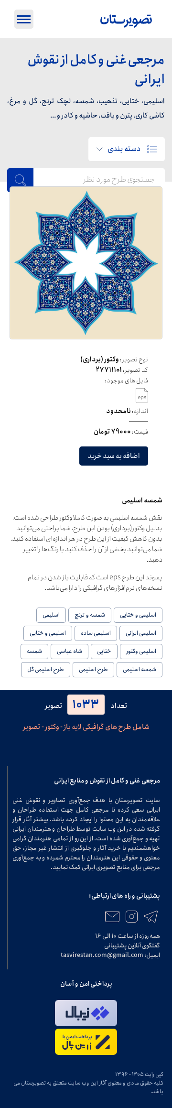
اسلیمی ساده (96, 633)
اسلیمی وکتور (141, 651)
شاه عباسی (69, 651)
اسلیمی (51, 614)
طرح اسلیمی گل (45, 669)
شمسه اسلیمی (139, 669)
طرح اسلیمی (93, 669)
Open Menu (23, 19)
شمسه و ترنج (90, 614)
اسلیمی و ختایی (138, 614)
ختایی (104, 651)
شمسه (34, 651)
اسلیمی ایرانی (141, 633)
